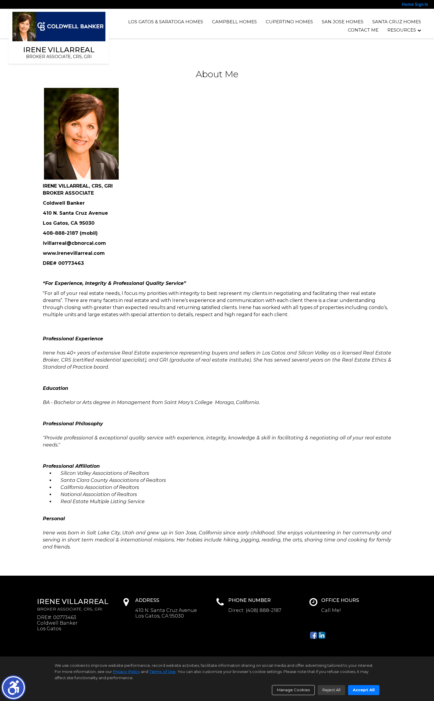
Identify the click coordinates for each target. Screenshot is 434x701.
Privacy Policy (126, 671)
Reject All (331, 689)
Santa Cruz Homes (396, 21)
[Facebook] (313, 635)
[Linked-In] (321, 635)
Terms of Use (162, 671)
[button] (13, 687)
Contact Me (363, 30)
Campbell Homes (234, 21)
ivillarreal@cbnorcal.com (74, 243)
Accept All (364, 689)
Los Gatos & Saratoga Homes (165, 21)
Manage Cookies (293, 689)
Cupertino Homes (289, 21)
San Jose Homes (342, 21)
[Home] (59, 26)
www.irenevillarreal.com (74, 253)
